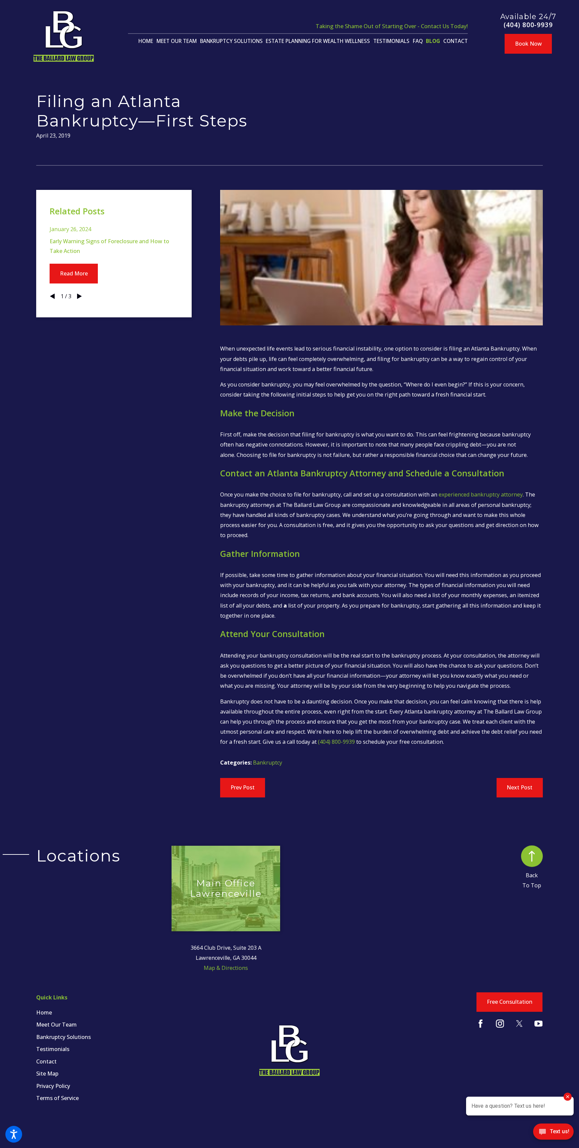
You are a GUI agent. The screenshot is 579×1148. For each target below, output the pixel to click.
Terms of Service (57, 1098)
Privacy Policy (53, 1086)
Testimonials (52, 1049)
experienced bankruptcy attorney (481, 494)
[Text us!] (553, 1133)
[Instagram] (500, 1024)
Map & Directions (226, 968)
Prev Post (243, 787)
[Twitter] (519, 1024)
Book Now (528, 43)
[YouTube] (538, 1024)
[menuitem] (145, 41)
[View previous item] (52, 296)
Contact (46, 1061)
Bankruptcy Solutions (63, 1037)
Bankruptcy (267, 762)
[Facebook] (480, 1024)
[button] (13, 1134)
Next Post (519, 787)
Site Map (47, 1073)
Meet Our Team (56, 1024)
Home (44, 1012)
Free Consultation (509, 1001)
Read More (74, 273)
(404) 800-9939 (528, 25)
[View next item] (79, 296)
